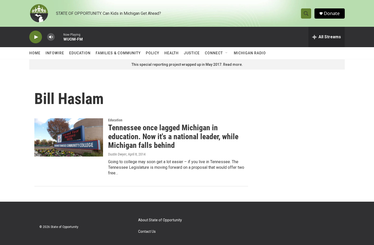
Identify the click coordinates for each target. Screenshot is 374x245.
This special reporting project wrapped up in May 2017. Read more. (187, 64)
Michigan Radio (250, 53)
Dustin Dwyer (117, 154)
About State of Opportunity (160, 220)
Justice (192, 53)
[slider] (59, 37)
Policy (152, 53)
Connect (214, 53)
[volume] (51, 37)
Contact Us (147, 232)
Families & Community (118, 53)
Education (80, 53)
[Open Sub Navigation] (227, 53)
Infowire (55, 53)
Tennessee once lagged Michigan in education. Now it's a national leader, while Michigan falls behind (173, 136)
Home (34, 53)
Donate (332, 13)
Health (171, 53)
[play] (36, 37)
